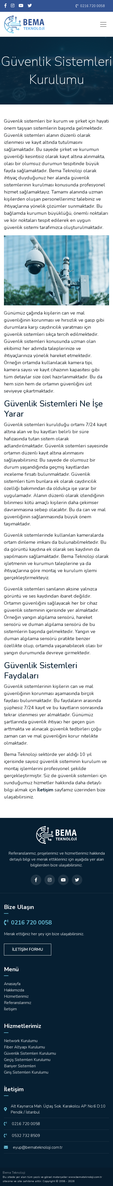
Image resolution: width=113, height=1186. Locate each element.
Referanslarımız (17, 1002)
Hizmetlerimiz (16, 996)
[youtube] (21, 6)
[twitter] (29, 6)
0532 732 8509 (25, 1135)
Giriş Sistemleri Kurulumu (26, 1072)
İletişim (45, 790)
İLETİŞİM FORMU (27, 949)
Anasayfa (12, 983)
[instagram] (12, 6)
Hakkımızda (14, 990)
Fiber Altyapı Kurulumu (24, 1047)
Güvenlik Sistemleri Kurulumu (30, 1053)
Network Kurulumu (21, 1040)
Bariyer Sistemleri (20, 1066)
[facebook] (5, 6)
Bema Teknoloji (14, 1173)
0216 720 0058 (92, 6)
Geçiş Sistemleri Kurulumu (27, 1059)
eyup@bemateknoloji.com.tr (37, 1147)
